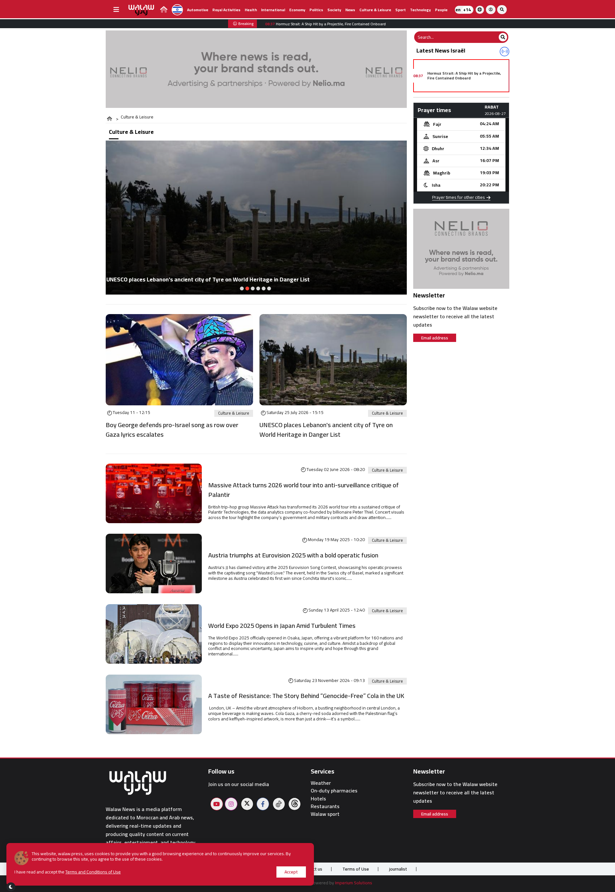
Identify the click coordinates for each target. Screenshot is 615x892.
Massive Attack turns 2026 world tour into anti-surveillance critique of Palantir (303, 489)
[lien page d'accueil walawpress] (164, 10)
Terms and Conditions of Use (93, 872)
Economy (297, 9)
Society (334, 9)
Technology (420, 9)
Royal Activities (226, 9)
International (273, 9)
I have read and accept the (67, 872)
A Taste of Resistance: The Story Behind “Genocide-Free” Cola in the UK (307, 696)
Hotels (318, 799)
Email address (434, 338)
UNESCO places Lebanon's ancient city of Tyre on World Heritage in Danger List (326, 429)
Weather (321, 783)
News (350, 9)
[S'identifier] (491, 9)
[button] (242, 288)
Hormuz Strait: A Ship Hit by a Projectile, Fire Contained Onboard (464, 75)
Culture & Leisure (375, 9)
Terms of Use (355, 869)
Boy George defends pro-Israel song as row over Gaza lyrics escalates (172, 429)
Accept (291, 872)
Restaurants (325, 806)
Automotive (197, 9)
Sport (400, 9)
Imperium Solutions (353, 883)
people (441, 9)
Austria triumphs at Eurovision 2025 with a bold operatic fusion (293, 555)
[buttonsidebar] (116, 9)
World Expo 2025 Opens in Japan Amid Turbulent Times (282, 625)
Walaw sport (325, 814)
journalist (398, 869)
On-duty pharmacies (334, 791)
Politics (316, 9)
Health (251, 9)
